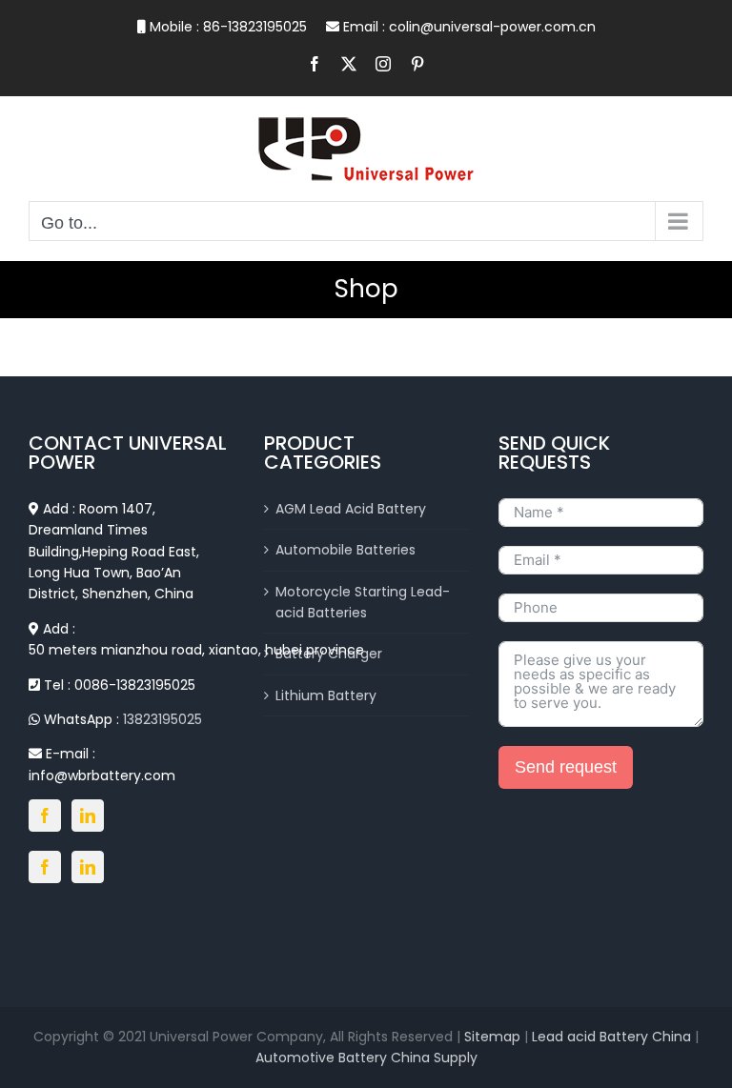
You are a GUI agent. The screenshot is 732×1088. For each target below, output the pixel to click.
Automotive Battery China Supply (366, 1057)
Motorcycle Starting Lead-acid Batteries (362, 602)
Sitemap (492, 1036)
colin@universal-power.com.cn (492, 26)
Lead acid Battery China (613, 1036)
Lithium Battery (325, 695)
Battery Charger (328, 653)
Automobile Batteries (345, 549)
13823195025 (162, 719)
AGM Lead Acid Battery (350, 508)
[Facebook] (45, 815)
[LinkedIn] (87, 815)
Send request (566, 766)
